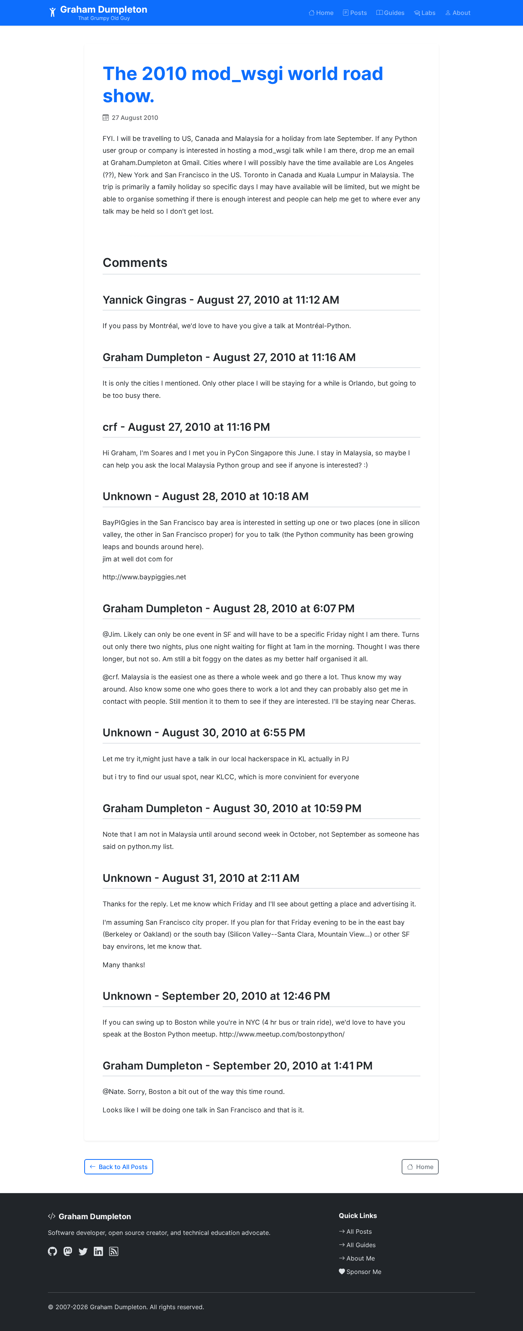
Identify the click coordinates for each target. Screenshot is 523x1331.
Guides (394, 12)
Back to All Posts (123, 1167)
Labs (429, 12)
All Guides (361, 1245)
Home (324, 12)
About (462, 12)
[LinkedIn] (98, 1252)
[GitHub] (52, 1252)
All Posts (359, 1231)
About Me (360, 1258)
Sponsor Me (363, 1271)
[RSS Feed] (113, 1252)
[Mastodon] (67, 1252)
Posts (358, 12)
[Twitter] (83, 1252)
